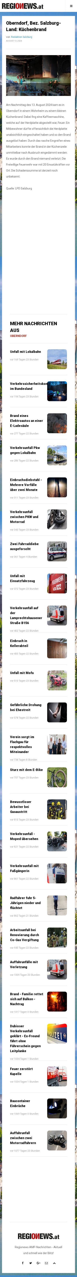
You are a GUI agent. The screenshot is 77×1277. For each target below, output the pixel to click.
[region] (38, 224)
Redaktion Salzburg (21, 37)
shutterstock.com (28, 92)
